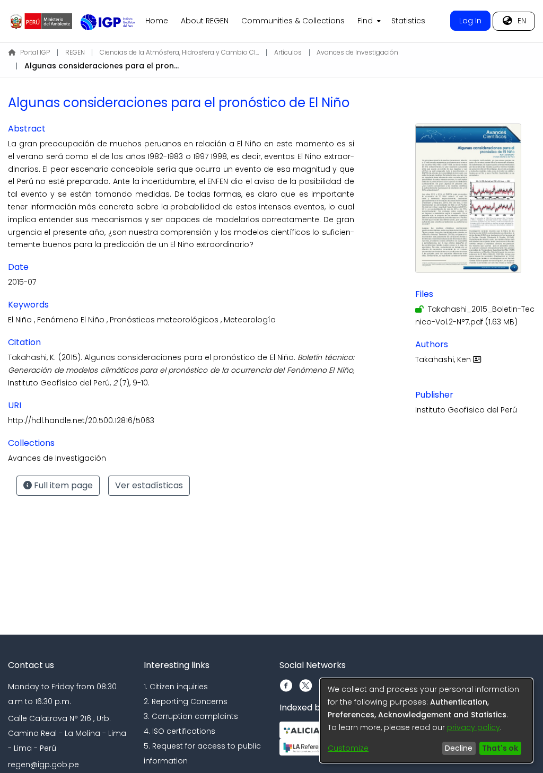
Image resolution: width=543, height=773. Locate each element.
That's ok (500, 748)
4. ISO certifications (179, 731)
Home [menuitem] (156, 20)
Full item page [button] (62, 485)
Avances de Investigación (357, 52)
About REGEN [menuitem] (205, 20)
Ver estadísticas (149, 485)
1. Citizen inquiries (176, 686)
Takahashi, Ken (444, 359)
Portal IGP (35, 52)
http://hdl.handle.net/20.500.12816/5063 (81, 420)
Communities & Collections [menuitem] (293, 20)
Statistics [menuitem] (408, 20)
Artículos (288, 52)
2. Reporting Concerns (185, 701)
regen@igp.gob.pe (43, 764)
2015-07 (22, 282)
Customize (348, 748)
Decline (458, 748)
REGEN (75, 52)
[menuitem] (368, 21)
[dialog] (426, 720)
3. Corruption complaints (191, 716)
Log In (470, 20)
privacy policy (473, 727)
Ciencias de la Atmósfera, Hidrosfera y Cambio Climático (179, 52)
